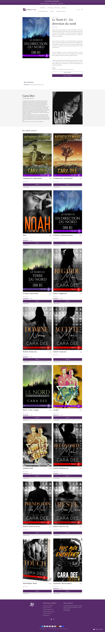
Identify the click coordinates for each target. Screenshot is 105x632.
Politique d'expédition (47, 607)
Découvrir (37, 184)
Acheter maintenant (67, 75)
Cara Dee (55, 27)
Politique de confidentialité (48, 605)
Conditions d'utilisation (47, 613)
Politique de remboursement (48, 609)
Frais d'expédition (60, 69)
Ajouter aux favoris (26, 245)
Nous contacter (67, 610)
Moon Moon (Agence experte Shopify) (62, 628)
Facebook (41, 121)
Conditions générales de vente (48, 611)
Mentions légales (46, 615)
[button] (77, 9)
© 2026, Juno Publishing (42, 628)
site (36, 121)
